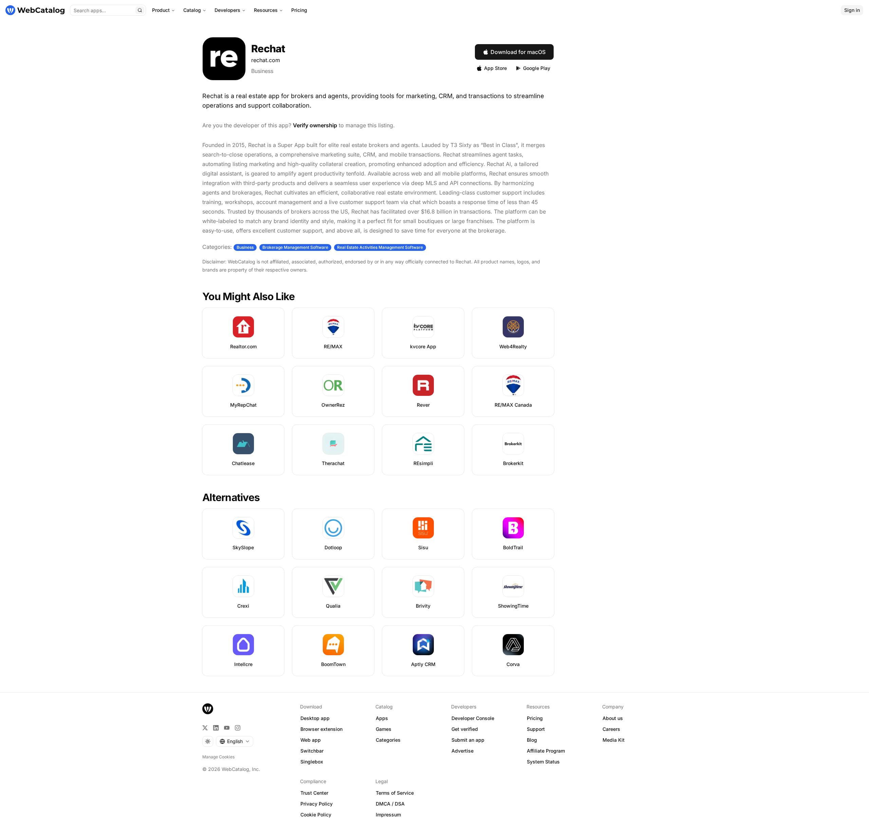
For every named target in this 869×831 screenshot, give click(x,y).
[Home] (34, 10)
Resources (266, 10)
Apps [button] (382, 718)
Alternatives (231, 497)
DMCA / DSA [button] (390, 804)
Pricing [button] (535, 718)
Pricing (299, 10)
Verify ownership (315, 125)
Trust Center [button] (314, 793)
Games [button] (383, 729)
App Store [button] (495, 68)
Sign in (852, 10)
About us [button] (613, 718)
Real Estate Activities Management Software (380, 247)
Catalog (192, 10)
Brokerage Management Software (295, 247)
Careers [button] (611, 729)
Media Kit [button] (614, 740)
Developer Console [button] (472, 718)
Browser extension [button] (321, 729)
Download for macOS (518, 52)
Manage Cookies (218, 756)
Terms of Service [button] (395, 793)
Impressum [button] (388, 814)
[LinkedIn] (216, 728)
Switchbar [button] (311, 751)
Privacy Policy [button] (316, 804)
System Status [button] (543, 761)
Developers (227, 10)
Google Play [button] (536, 68)
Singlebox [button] (311, 761)
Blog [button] (532, 740)
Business (262, 71)
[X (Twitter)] (205, 728)
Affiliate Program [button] (546, 751)
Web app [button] (310, 740)
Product (161, 10)
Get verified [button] (464, 729)
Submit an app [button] (467, 740)
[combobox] (234, 741)
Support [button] (536, 729)
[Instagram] (237, 728)
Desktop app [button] (315, 718)
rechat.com (265, 60)
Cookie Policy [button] (315, 814)
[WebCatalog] (207, 708)
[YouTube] (226, 728)
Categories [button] (388, 740)
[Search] (140, 10)
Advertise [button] (462, 751)
